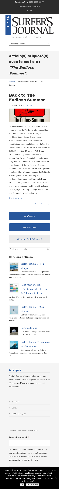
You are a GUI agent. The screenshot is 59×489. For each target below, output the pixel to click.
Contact (15, 407)
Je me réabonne (29, 227)
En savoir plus (32, 485)
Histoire (29, 105)
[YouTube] (30, 11)
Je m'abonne (29, 215)
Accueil (12, 81)
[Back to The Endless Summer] (29, 121)
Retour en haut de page (42, 204)
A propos (15, 401)
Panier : (35, 37)
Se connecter (17, 37)
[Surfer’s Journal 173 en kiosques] (14, 267)
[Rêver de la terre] (14, 331)
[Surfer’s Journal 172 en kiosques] (14, 310)
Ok (22, 485)
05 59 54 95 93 (35, 2)
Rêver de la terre (29, 327)
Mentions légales (19, 413)
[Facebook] (28, 11)
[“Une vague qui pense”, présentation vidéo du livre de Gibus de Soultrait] (14, 288)
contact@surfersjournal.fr (29, 6)
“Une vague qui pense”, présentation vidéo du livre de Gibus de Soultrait (34, 289)
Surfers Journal (33, 25)
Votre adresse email (19, 437)
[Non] (55, 477)
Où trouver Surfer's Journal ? (29, 239)
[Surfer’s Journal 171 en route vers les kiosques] (14, 345)
